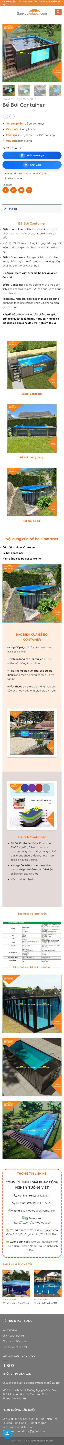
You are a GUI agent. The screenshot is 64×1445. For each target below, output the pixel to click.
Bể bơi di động (27, 99)
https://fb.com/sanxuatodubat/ (32, 1222)
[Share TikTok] (13, 190)
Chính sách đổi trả (13, 1335)
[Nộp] (58, 12)
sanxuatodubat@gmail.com (39, 1210)
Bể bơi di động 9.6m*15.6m (15, 1303)
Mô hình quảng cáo (38, 173)
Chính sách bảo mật (14, 1341)
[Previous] (8, 53)
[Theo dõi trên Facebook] (4, 1365)
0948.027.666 (44, 1203)
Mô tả (13, 208)
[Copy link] (29, 190)
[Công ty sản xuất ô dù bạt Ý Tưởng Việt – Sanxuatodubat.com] (31, 12)
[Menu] (4, 12)
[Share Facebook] (5, 190)
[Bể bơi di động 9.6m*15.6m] (16, 1283)
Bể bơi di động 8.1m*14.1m (46, 1303)
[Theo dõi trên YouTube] (12, 1365)
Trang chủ (8, 99)
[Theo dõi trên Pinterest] (8, 1365)
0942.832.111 (43, 1195)
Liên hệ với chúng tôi (14, 1347)
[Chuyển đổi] (5, 208)
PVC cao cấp (39, 288)
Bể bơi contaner (15, 178)
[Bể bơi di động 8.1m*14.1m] (48, 1283)
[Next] (56, 53)
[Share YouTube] (21, 190)
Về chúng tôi (9, 1330)
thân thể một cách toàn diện (31, 233)
